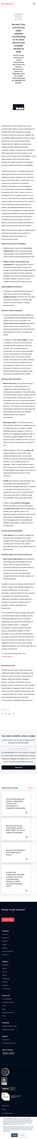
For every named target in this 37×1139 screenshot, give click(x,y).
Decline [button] (22, 1135)
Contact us (5, 955)
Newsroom (5, 938)
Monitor (4, 975)
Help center (6, 1039)
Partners (4, 941)
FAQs (4, 1016)
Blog (3, 1009)
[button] (33, 4)
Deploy (4, 968)
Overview (5, 965)
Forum (4, 1006)
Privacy (4, 1109)
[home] (7, 4)
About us (5, 934)
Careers (4, 948)
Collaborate (6, 978)
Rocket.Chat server (8, 1029)
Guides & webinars (8, 1012)
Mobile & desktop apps (9, 1026)
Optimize (5, 982)
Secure (4, 972)
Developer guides (8, 1002)
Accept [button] (14, 1135)
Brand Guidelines (7, 951)
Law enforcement (7, 1113)
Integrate (5, 985)
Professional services (9, 1043)
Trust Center (6, 989)
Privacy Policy (21, 1124)
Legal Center (6, 1105)
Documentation (7, 999)
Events (4, 944)
